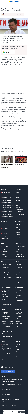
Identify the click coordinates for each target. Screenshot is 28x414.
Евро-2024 (19, 234)
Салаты (18, 354)
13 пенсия (5, 344)
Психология (19, 254)
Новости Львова (6, 202)
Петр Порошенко (6, 328)
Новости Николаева (7, 216)
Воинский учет (20, 300)
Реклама (4, 386)
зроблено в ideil (5, 409)
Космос (4, 249)
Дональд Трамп (6, 316)
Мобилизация (19, 287)
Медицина (18, 202)
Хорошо (21, 412)
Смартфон (5, 256)
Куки (13, 412)
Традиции (18, 318)
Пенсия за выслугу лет (7, 360)
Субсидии (18, 200)
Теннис (18, 229)
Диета (17, 251)
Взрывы (4, 294)
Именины (18, 326)
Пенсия (3, 341)
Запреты (18, 321)
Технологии (5, 246)
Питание (18, 249)
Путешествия (19, 272)
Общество (18, 189)
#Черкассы (13, 151)
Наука (3, 243)
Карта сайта (5, 396)
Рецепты (17, 341)
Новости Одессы (6, 200)
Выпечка (18, 344)
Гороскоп (18, 264)
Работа (18, 195)
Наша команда (6, 394)
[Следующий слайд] (26, 5)
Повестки (18, 290)
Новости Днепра (6, 197)
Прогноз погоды (20, 214)
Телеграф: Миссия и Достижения (10, 399)
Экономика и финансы (4, 222)
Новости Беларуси (7, 277)
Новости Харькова (7, 195)
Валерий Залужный (7, 323)
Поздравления (20, 282)
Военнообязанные (21, 297)
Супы (17, 349)
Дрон (3, 254)
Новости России (6, 269)
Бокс (17, 227)
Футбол (18, 224)
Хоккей (18, 232)
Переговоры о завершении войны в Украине (14, 4)
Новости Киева (6, 192)
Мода (17, 269)
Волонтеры (5, 301)
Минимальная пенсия (6, 356)
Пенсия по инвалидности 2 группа (6, 348)
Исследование (20, 256)
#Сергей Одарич (21, 151)
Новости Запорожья (7, 205)
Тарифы (4, 233)
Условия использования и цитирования (12, 384)
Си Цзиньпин (5, 318)
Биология (4, 251)
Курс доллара (5, 236)
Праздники (18, 309)
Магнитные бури (20, 279)
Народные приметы (21, 316)
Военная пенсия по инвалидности (7, 352)
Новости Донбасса (7, 211)
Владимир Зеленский (5, 313)
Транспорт (5, 228)
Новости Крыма (6, 214)
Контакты (4, 391)
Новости (3, 189)
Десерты (18, 351)
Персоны (3, 309)
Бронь (17, 292)
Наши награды (6, 389)
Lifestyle (17, 261)
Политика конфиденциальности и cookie (12, 379)
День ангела (19, 323)
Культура (18, 274)
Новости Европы (6, 264)
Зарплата (18, 192)
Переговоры (5, 296)
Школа (17, 205)
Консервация (19, 346)
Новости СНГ (5, 272)
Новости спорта (19, 221)
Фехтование (19, 237)
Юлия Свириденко (7, 336)
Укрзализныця (6, 238)
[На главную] (14, 2)
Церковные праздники (19, 313)
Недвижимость (6, 231)
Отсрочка (18, 295)
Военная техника (6, 304)
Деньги (4, 226)
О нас (3, 376)
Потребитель (19, 267)
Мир (2, 261)
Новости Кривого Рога (6, 208)
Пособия (18, 211)
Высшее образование (19, 208)
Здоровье (18, 243)
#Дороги (7, 151)
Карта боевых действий (6, 291)
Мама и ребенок (20, 246)
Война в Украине (6, 287)
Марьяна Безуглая (7, 333)
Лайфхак (18, 277)
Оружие (4, 299)
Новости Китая (6, 274)
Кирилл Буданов (6, 326)
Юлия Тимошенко (7, 331)
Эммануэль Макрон (7, 321)
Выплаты (18, 197)
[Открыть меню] (2, 2)
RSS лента (5, 401)
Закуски (18, 357)
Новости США (6, 267)
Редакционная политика (8, 381)
